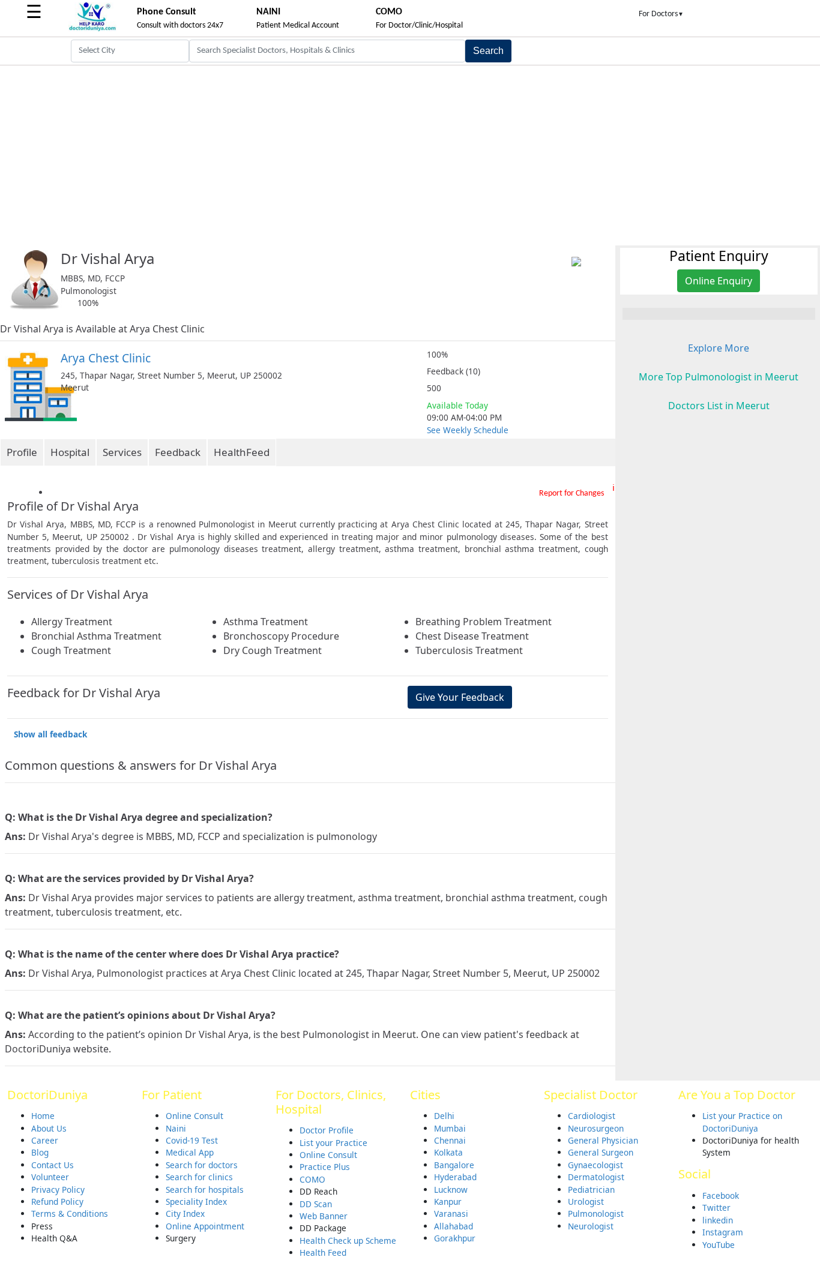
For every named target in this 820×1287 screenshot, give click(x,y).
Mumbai (450, 1128)
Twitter (716, 1207)
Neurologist (590, 1226)
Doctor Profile (327, 1130)
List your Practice (333, 1142)
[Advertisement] (410, 155)
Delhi (444, 1115)
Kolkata (448, 1152)
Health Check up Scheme (348, 1240)
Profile (22, 452)
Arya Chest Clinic (106, 358)
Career (44, 1140)
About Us (49, 1128)
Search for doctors (202, 1165)
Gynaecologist (595, 1165)
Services (122, 452)
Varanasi (451, 1213)
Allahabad (453, 1226)
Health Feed (323, 1252)
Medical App (190, 1152)
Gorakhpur (454, 1238)
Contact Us (52, 1165)
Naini (176, 1128)
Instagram (722, 1232)
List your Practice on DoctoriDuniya (742, 1121)
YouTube (718, 1244)
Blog (40, 1152)
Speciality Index (196, 1201)
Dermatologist (596, 1177)
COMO (312, 1179)
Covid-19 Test (192, 1140)
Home (43, 1115)
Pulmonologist (596, 1213)
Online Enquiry (718, 280)
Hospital (69, 452)
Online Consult (194, 1115)
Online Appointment (205, 1226)
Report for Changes (571, 493)
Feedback (177, 452)
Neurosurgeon (596, 1128)
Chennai (450, 1140)
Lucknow (451, 1189)
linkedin (717, 1220)
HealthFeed (242, 452)
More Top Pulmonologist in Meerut (718, 376)
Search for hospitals (205, 1189)
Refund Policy (57, 1201)
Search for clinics (199, 1177)
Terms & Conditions (69, 1213)
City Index (185, 1213)
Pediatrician (591, 1189)
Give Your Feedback (459, 697)
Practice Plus (325, 1166)
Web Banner (324, 1216)
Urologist (586, 1201)
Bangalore (454, 1165)
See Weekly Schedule (467, 430)
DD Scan (316, 1204)
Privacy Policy (58, 1189)
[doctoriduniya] (92, 29)
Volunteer (50, 1177)
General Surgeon (600, 1152)
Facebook (720, 1195)
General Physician (603, 1140)
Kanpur (448, 1201)
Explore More (718, 348)
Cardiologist (591, 1115)
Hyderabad (455, 1177)
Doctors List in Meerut (719, 405)
